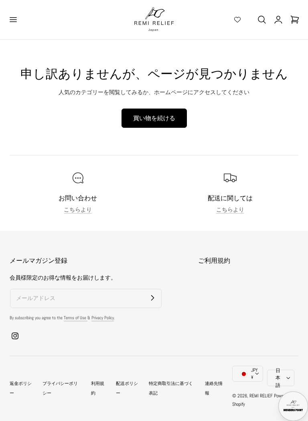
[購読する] (152, 298)
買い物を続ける (154, 118)
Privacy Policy (102, 317)
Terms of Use (75, 317)
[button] (13, 19)
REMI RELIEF (261, 396)
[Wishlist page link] (237, 19)
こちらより (78, 209)
